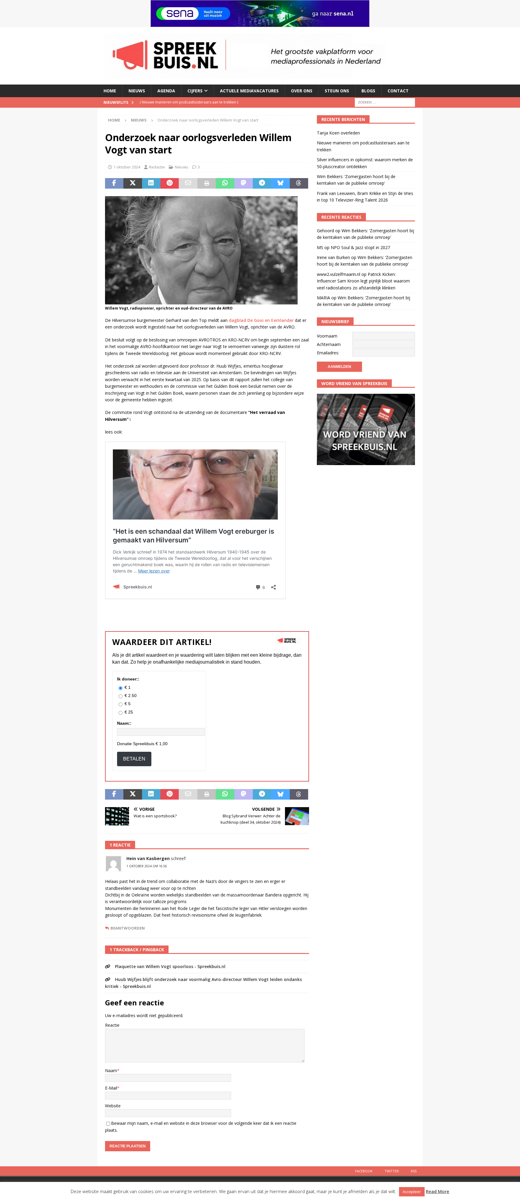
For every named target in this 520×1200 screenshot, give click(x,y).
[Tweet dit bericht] (132, 183)
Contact (398, 91)
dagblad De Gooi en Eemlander (261, 320)
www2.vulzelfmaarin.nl (338, 274)
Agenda (166, 91)
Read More (437, 1191)
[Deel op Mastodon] (243, 183)
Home (110, 91)
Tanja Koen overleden (338, 133)
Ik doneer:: (128, 679)
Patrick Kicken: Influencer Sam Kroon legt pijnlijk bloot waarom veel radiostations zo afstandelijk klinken (363, 281)
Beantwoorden (127, 928)
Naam (111, 1070)
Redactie (157, 167)
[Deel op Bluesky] (280, 183)
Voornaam (327, 336)
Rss (413, 1171)
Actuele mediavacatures (249, 91)
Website (113, 1106)
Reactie (112, 1025)
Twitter (392, 1171)
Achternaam (329, 344)
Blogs (368, 91)
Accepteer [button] (412, 1191)
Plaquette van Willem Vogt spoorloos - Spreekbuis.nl (170, 966)
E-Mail (111, 1088)
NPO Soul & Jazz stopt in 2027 (360, 247)
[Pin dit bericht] (169, 183)
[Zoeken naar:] (385, 102)
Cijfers (195, 91)
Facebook (364, 1171)
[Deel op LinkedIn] (151, 183)
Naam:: (124, 723)
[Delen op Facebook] (114, 183)
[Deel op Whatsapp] (225, 183)
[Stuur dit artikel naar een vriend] (188, 183)
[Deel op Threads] (299, 183)
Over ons (301, 91)
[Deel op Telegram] (262, 183)
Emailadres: (328, 353)
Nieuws (136, 91)
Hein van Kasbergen (148, 858)
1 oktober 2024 (126, 167)
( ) (206, 102)
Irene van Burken (333, 257)
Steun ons (337, 91)
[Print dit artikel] (206, 183)
